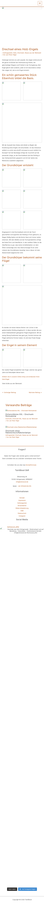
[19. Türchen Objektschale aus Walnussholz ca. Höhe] (27, 818)
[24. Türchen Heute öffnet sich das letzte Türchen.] (16, 650)
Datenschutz (22, 513)
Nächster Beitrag (35, 392)
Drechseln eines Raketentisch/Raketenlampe (18, 432)
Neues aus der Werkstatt (33, 53)
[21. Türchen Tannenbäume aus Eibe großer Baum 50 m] (5, 814)
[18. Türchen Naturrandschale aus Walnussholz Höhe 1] (38, 817)
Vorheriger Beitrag (9, 392)
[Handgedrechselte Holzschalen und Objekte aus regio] (5, 550)
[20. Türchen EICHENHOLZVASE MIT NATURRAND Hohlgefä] (16, 825)
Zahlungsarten (22, 503)
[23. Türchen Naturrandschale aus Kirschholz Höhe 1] (27, 587)
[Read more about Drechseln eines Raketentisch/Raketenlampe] (21, 427)
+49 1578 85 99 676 (24, 486)
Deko (15, 53)
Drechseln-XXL (16, 418)
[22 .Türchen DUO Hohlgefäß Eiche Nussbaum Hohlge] (38, 603)
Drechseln (20, 53)
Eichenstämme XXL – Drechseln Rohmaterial (20, 415)
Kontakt (22, 498)
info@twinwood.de (22, 482)
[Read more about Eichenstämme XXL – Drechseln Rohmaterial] (21, 410)
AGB (22, 511)
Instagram (22, 516)
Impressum (22, 500)
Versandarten (22, 505)
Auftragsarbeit (7, 53)
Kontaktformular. (31, 465)
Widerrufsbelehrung (22, 508)
